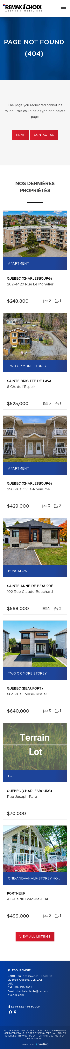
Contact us (44, 135)
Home (20, 135)
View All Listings (34, 936)
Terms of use (45, 1036)
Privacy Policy (26, 1036)
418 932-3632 (23, 987)
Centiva (42, 1044)
